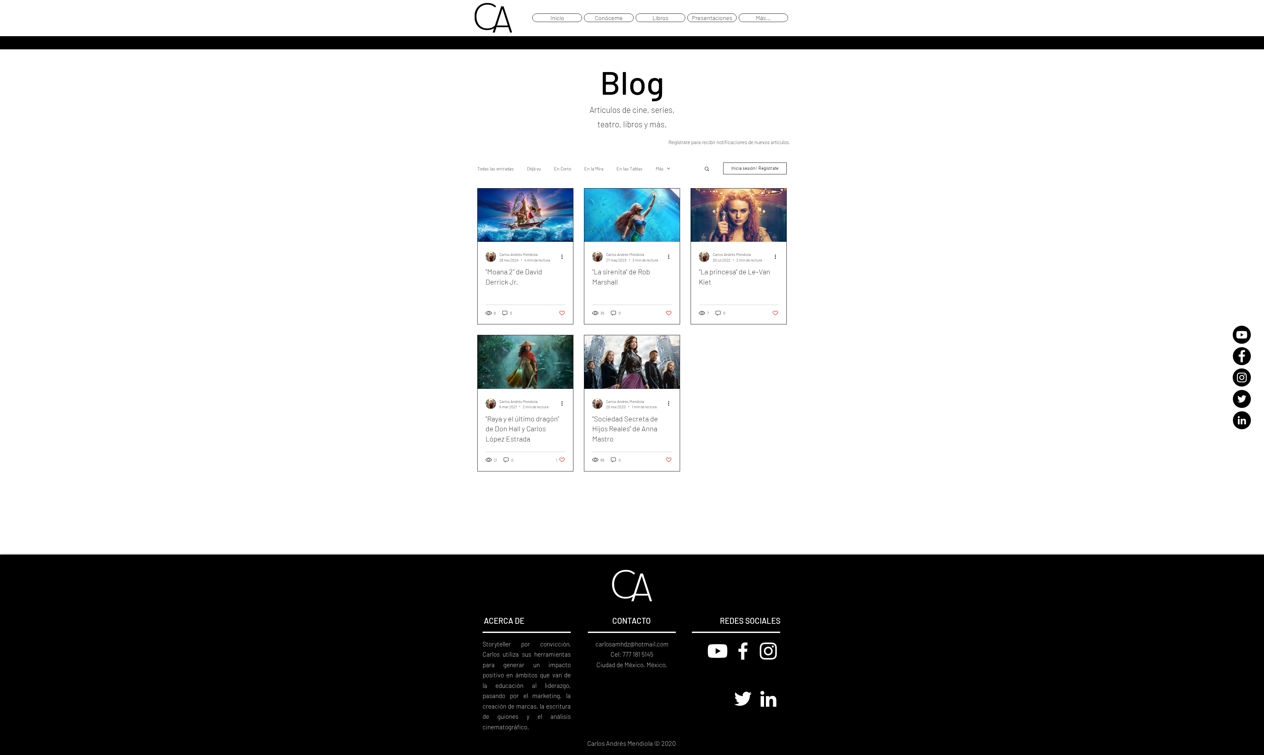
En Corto (562, 168)
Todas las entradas (495, 168)
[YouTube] (1242, 335)
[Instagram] (1242, 377)
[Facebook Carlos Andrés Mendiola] (742, 651)
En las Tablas (630, 168)
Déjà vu (534, 168)
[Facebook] (1242, 356)
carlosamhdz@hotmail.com (632, 644)
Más (660, 168)
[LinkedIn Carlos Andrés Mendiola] (768, 698)
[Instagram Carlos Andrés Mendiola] (768, 651)
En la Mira (593, 168)
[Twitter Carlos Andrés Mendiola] (742, 698)
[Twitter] (1242, 399)
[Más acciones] (564, 257)
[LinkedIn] (1242, 420)
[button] (707, 169)
